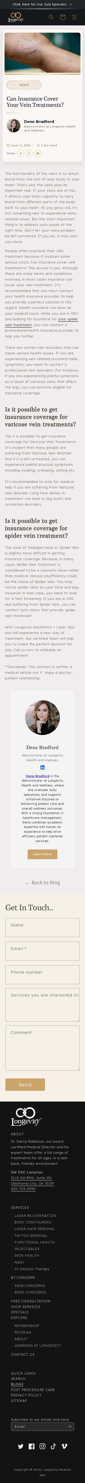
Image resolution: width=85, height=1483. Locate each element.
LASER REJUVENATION (35, 1216)
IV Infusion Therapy (31, 1269)
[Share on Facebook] (20, 153)
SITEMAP (19, 1401)
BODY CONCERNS (30, 1292)
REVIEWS (22, 1332)
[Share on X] (29, 153)
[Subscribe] (69, 1426)
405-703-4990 (23, 1189)
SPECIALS (20, 1312)
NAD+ (19, 1262)
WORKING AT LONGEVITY (37, 1346)
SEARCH (18, 1379)
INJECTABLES (27, 1249)
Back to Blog (42, 882)
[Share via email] (37, 153)
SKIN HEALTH (26, 1255)
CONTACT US (23, 1354)
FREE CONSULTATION (30, 1301)
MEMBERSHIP (26, 1326)
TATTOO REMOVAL (30, 1236)
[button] (51, 17)
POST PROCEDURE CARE (33, 1390)
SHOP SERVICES (25, 1307)
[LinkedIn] (42, 767)
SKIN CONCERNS (29, 1286)
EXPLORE (19, 1318)
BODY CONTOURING (33, 1222)
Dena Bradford (39, 121)
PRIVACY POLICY (26, 1395)
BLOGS (17, 1384)
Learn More (42, 854)
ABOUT (20, 1339)
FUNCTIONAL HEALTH (34, 1242)
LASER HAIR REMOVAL (34, 1229)
